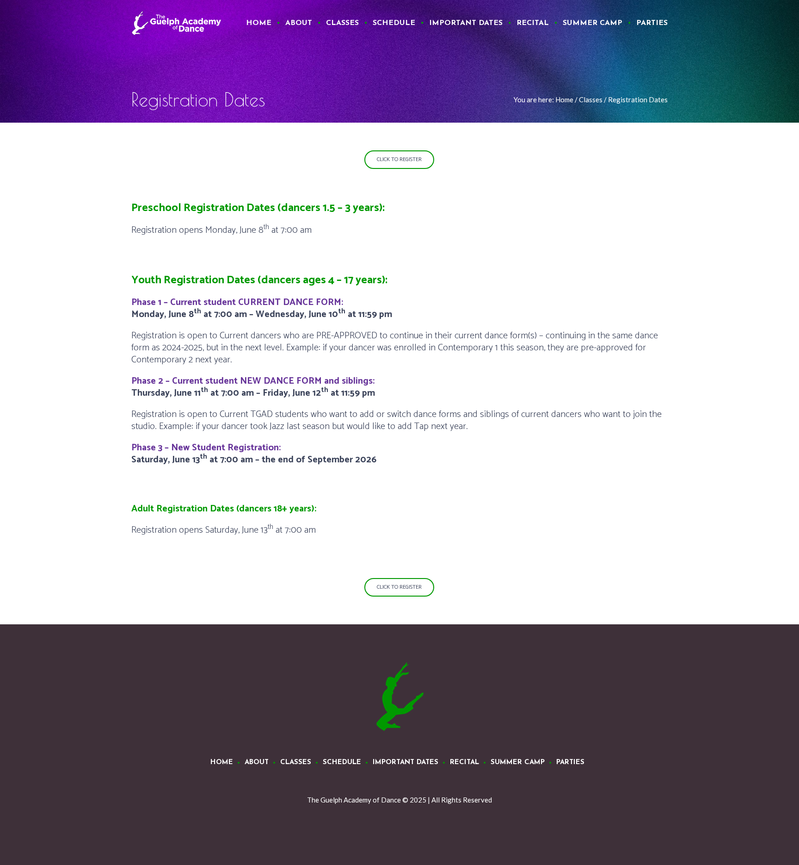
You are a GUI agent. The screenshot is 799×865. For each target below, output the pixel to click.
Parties (570, 762)
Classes (590, 99)
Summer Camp (518, 762)
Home (564, 99)
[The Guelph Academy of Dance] (399, 697)
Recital (464, 762)
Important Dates (405, 762)
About (257, 762)
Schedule (342, 762)
